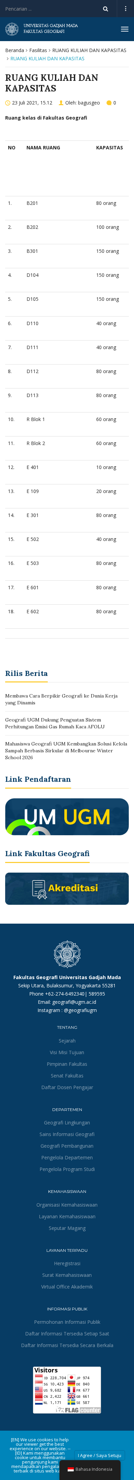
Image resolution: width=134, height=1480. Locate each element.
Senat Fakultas (67, 1075)
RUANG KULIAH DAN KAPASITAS (89, 50)
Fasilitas (38, 50)
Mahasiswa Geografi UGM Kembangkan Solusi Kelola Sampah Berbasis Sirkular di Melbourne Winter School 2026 (66, 750)
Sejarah (67, 1040)
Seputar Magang (67, 1228)
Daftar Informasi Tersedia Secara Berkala (67, 1345)
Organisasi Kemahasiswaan (67, 1204)
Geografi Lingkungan (67, 1122)
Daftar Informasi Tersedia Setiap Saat (67, 1333)
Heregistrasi (67, 1263)
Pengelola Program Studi (67, 1169)
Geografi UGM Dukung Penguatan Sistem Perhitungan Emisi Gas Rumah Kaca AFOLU (55, 723)
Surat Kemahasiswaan (67, 1275)
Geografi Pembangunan (67, 1146)
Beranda (14, 50)
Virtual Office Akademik (67, 1286)
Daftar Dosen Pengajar (67, 1087)
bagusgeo (89, 102)
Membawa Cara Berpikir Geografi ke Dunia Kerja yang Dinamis (61, 699)
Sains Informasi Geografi (67, 1134)
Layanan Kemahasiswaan (67, 1216)
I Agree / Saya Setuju (99, 1455)
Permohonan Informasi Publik (67, 1322)
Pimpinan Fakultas (67, 1064)
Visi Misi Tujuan (67, 1052)
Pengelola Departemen (67, 1157)
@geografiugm (80, 1010)
